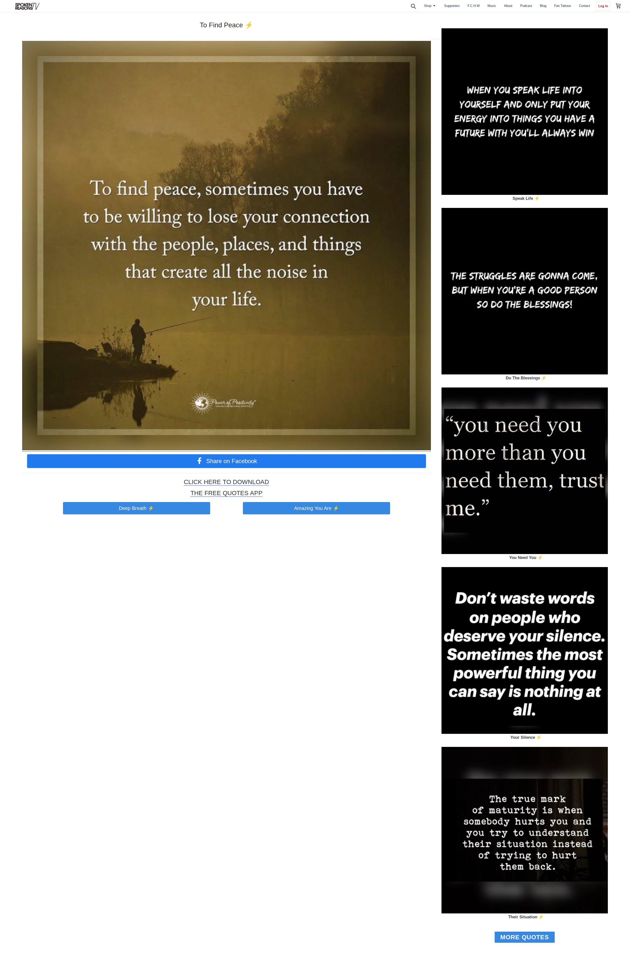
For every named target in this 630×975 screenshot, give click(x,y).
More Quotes (524, 937)
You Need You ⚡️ (526, 557)
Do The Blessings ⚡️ (526, 378)
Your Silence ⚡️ (525, 737)
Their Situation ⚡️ (526, 917)
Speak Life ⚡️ (526, 198)
